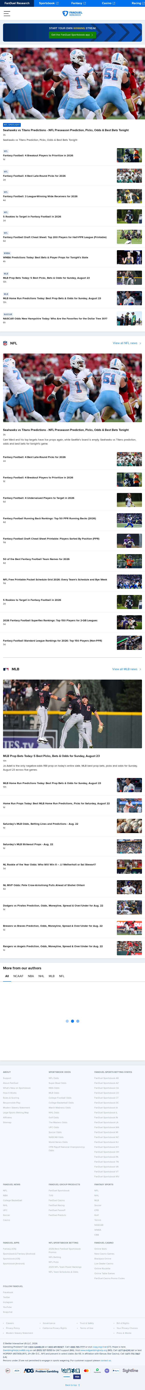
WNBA (97, 1230)
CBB (96, 1235)
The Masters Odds (58, 1122)
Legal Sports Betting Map (16, 1113)
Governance (49, 1323)
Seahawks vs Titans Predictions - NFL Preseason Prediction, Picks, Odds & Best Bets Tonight (66, 130)
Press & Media (124, 1333)
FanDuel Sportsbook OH (106, 1152)
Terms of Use (86, 1328)
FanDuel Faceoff (57, 1210)
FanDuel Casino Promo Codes (109, 1278)
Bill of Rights (123, 1323)
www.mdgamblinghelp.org (93, 1350)
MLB (52, 976)
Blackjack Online (102, 1259)
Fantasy (76, 3)
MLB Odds (54, 1093)
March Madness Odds (60, 1108)
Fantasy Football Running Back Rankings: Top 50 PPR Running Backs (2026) (49, 518)
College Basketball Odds (61, 1103)
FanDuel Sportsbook (59, 1191)
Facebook (8, 1292)
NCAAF (18, 976)
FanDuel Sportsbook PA (106, 1157)
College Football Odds (60, 1098)
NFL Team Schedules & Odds (63, 1272)
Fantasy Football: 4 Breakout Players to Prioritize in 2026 (38, 155)
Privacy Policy (13, 1328)
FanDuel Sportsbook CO (106, 1093)
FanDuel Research (17, 3)
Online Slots (100, 1249)
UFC (5, 1210)
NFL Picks (54, 1262)
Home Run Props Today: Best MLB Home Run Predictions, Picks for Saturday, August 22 (56, 803)
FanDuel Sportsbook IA (106, 1108)
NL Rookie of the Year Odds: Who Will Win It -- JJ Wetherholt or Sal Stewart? (49, 864)
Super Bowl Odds (57, 1083)
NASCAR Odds (56, 1137)
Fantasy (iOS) (9, 1249)
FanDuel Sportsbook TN (106, 1162)
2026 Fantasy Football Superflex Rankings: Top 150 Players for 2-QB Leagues (50, 620)
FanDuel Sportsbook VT (106, 1172)
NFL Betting (55, 1257)
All (7, 976)
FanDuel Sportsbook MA (106, 1127)
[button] (72, 35)
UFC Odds (54, 1127)
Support (7, 1078)
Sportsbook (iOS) (11, 1259)
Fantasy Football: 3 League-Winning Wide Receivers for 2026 (40, 196)
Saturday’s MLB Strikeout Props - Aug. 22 (28, 844)
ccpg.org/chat (100, 1347)
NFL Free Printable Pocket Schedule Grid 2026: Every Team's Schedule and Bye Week (55, 579)
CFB (96, 1210)
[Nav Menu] (7, 13)
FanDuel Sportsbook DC (106, 1103)
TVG (51, 1196)
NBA (31, 976)
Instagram (8, 1302)
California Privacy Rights (55, 1328)
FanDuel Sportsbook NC (106, 1137)
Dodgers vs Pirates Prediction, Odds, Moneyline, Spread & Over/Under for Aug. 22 (53, 905)
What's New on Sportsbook (17, 1088)
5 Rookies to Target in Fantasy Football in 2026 (32, 216)
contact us (105, 1361)
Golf (96, 1215)
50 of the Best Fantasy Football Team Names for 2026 (36, 559)
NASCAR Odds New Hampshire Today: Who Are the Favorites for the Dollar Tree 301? (55, 318)
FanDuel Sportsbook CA (106, 1088)
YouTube (7, 1307)
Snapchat (7, 1312)
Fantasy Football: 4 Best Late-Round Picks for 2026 (34, 176)
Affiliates (7, 1118)
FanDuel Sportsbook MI (106, 1132)
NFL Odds (54, 1078)
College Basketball (12, 1200)
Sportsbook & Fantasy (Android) (19, 1254)
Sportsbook (47, 3)
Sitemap (7, 1122)
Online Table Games (104, 1273)
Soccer (6, 1215)
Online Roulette (102, 1269)
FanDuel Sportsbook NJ (106, 1142)
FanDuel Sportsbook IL (105, 1113)
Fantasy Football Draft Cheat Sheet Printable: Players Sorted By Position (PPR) (51, 538)
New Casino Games (104, 1254)
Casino (106, 3)
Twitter (6, 1297)
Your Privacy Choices (127, 1328)
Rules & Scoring (11, 1098)
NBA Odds (54, 1088)
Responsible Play (11, 1103)
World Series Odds (58, 1142)
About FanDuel (10, 1083)
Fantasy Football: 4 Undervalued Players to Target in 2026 (38, 498)
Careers (10, 1323)
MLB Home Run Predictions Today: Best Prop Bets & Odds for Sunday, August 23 (52, 298)
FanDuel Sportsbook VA (106, 1167)
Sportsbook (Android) (14, 1264)
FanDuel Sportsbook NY (106, 1147)
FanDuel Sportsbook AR (106, 1078)
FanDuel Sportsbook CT (106, 1098)
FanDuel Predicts (57, 1215)
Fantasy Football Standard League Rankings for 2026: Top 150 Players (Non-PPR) (52, 640)
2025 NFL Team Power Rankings (65, 1267)
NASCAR (98, 1225)
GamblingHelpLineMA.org (16, 1350)
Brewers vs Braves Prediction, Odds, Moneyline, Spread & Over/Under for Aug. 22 (53, 926)
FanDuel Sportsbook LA (106, 1122)
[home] (72, 13)
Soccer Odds (55, 1132)
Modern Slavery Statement (16, 1108)
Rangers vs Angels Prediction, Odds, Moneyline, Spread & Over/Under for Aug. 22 (53, 946)
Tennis (97, 1220)
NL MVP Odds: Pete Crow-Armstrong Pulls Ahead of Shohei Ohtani (44, 885)
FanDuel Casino (57, 1200)
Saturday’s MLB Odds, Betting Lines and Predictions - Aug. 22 (40, 824)
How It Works (10, 1093)
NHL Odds (54, 1113)
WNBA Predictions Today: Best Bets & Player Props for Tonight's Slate (45, 257)
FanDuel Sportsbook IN (106, 1118)
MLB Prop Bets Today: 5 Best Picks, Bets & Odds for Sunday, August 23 (46, 278)
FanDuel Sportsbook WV (106, 1177)
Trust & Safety (87, 1323)
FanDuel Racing (57, 1205)
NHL (41, 976)
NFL (61, 976)
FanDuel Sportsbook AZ (106, 1083)
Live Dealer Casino (103, 1264)
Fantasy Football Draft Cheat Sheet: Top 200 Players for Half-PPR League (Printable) (54, 237)
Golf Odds (54, 1118)
